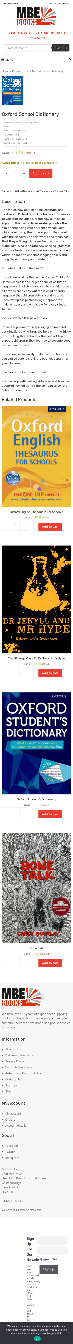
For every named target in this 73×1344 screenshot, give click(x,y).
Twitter (10, 1152)
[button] (16, 82)
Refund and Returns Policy (23, 1073)
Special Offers (20, 71)
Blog (8, 1091)
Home (5, 71)
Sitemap (11, 1085)
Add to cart (41, 173)
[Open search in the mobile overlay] (36, 47)
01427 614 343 (12, 3)
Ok (37, 1338)
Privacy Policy (14, 1061)
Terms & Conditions (18, 1067)
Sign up (48, 1269)
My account (64, 3)
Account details (15, 1125)
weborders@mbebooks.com (21, 1210)
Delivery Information (19, 1055)
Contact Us (51, 3)
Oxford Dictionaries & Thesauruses (34, 191)
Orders (10, 1119)
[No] (68, 1333)
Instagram (12, 1158)
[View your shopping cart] (70, 59)
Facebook (12, 1146)
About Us (11, 1049)
